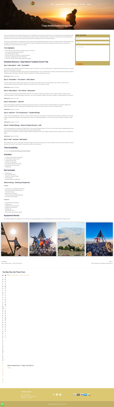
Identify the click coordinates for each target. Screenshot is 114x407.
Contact (89, 4)
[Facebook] (57, 395)
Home (52, 4)
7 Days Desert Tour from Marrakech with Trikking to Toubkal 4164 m (2, 319)
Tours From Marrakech (2, 369)
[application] (65, 4)
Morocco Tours (60, 4)
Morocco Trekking (72, 4)
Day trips (82, 4)
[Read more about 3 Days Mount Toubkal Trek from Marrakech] (5, 275)
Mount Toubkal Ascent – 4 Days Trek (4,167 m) (20, 365)
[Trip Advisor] (54, 395)
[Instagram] (60, 395)
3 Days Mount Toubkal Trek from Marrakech (5, 304)
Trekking (9, 367)
